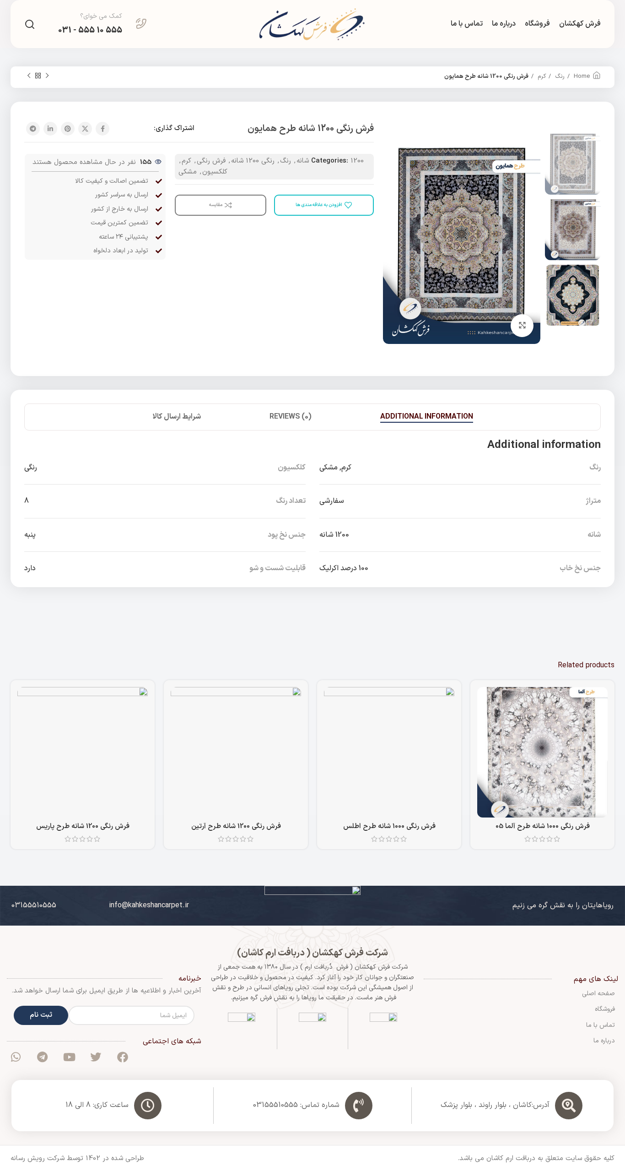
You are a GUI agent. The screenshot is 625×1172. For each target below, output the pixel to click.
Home (581, 76)
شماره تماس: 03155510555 (296, 1105)
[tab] (426, 417)
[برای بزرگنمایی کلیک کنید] (522, 325)
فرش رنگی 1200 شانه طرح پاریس (82, 826)
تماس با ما (600, 1025)
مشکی (187, 172)
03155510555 (33, 905)
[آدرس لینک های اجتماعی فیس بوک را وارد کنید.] (102, 129)
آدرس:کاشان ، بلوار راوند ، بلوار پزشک (495, 1105)
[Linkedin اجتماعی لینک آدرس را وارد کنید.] (50, 129)
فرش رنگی (211, 161)
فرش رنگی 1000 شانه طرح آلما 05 (543, 826)
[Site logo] (312, 24)
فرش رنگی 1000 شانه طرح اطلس (389, 826)
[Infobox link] (102, 24)
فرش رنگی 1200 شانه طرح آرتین (236, 826)
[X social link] (85, 129)
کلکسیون (214, 172)
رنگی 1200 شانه (253, 161)
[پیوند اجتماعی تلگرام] (33, 129)
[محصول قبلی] (47, 76)
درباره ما (604, 1041)
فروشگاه (605, 1009)
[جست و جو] (30, 24)
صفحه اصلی (598, 993)
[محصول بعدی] (28, 76)
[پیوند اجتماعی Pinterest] (68, 129)
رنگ (559, 76)
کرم (541, 76)
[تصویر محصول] (542, 752)
